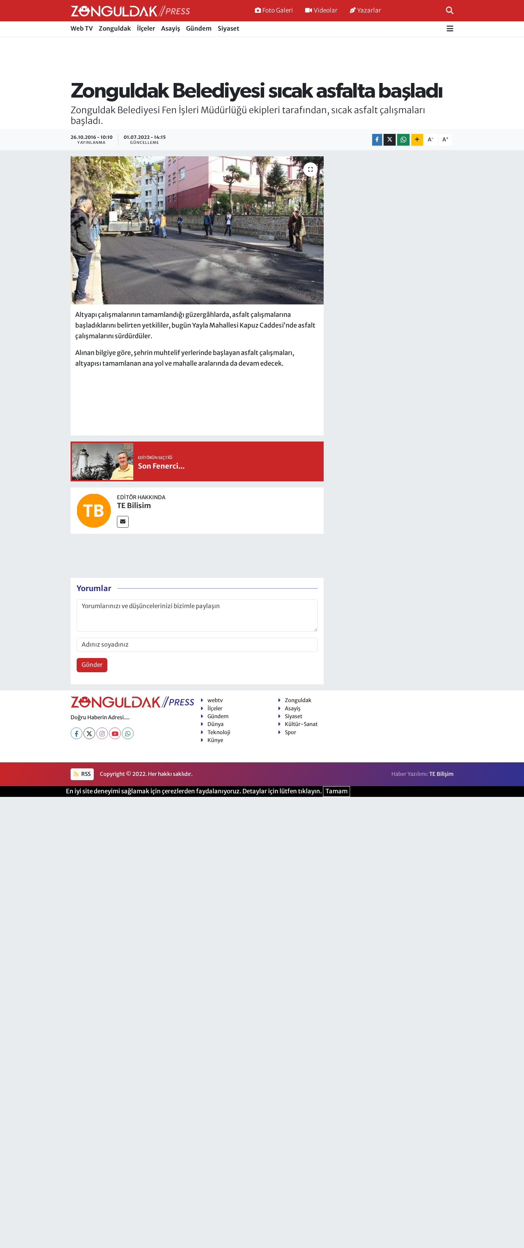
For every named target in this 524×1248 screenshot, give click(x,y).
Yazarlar (369, 10)
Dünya (215, 724)
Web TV (82, 28)
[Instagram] (102, 733)
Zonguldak (115, 28)
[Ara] (449, 10)
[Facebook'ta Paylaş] (377, 140)
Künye (215, 740)
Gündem (199, 28)
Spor (290, 732)
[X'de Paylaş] (390, 140)
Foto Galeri (277, 10)
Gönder (92, 665)
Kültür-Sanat (301, 724)
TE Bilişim (441, 774)
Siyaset (228, 28)
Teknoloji (218, 732)
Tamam (336, 791)
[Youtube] (115, 733)
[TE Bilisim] (94, 510)
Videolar (326, 10)
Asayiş (170, 28)
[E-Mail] (123, 522)
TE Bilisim (134, 505)
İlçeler (146, 28)
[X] (89, 733)
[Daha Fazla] (417, 140)
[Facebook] (76, 733)
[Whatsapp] (128, 733)
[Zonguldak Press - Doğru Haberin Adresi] (130, 11)
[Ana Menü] (450, 29)
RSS (85, 774)
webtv (215, 700)
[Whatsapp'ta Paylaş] (403, 140)
